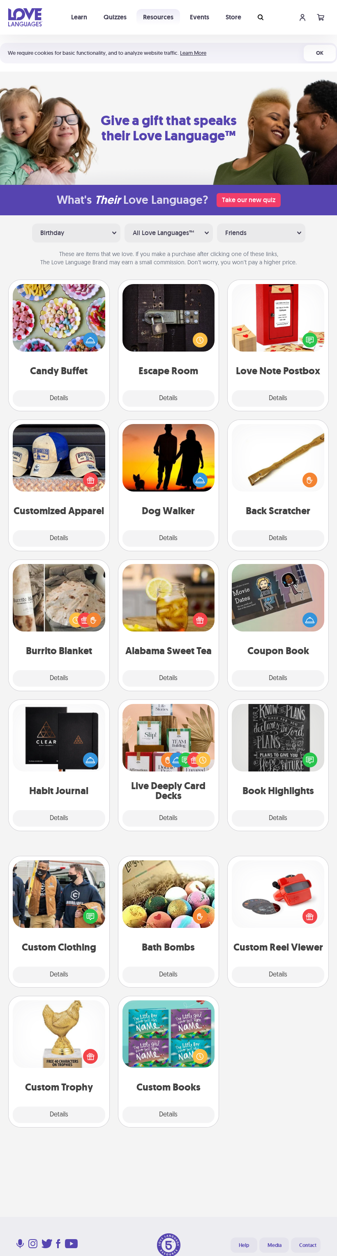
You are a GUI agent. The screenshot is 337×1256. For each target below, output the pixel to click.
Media (275, 1245)
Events (199, 17)
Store (233, 17)
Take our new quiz (248, 200)
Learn (79, 17)
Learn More (193, 52)
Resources (158, 17)
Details (59, 398)
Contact (307, 1245)
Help (244, 1245)
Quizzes (115, 17)
